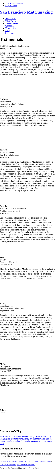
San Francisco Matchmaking (26, 12)
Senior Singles (45, 461)
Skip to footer (11, 6)
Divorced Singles (33, 461)
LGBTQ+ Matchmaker (8, 465)
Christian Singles (19, 461)
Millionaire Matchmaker (26, 465)
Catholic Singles (6, 461)
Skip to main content (14, 3)
